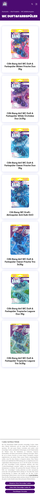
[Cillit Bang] (5, 4)
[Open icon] (32, 4)
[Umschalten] (36, 4)
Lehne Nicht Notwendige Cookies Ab (20, 487)
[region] (20, 466)
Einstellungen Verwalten (20, 491)
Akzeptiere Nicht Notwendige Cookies (20, 483)
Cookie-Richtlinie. (33, 475)
